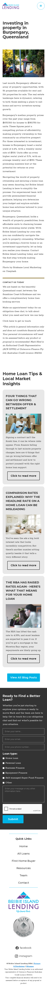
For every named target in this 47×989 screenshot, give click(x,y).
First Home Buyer (23, 860)
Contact (23, 882)
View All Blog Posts (23, 677)
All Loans (23, 853)
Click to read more (23, 475)
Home (23, 846)
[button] (41, 6)
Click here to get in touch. (17, 321)
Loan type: (10, 753)
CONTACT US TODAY (13, 282)
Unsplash (11, 271)
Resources (23, 868)
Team (23, 875)
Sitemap (30, 966)
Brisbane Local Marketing (27, 267)
